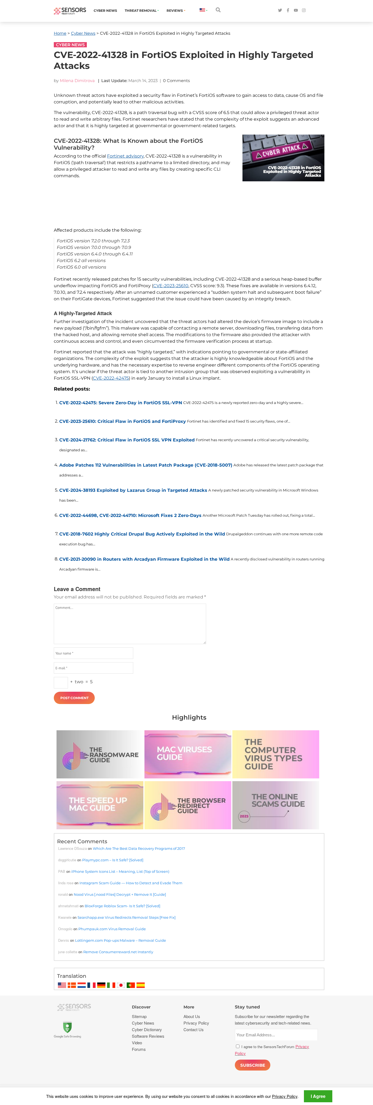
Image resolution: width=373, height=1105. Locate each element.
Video (137, 1042)
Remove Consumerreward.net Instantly (118, 952)
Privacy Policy (284, 1096)
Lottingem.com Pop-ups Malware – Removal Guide (120, 940)
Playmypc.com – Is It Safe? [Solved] (112, 860)
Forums (139, 1049)
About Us (191, 1016)
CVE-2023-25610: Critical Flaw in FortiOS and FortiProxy (122, 421)
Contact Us (193, 1029)
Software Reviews (148, 1036)
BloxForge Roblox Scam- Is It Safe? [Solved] (122, 906)
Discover (141, 1007)
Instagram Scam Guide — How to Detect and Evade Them (130, 883)
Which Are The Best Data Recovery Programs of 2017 (139, 848)
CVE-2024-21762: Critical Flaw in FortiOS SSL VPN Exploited (127, 440)
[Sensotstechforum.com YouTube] (296, 10)
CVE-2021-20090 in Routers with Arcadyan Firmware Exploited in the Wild (144, 559)
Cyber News (105, 10)
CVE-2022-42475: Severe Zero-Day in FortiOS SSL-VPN (120, 402)
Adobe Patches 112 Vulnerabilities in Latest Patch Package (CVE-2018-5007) (145, 465)
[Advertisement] (186, 208)
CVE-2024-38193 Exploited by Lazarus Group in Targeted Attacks (133, 490)
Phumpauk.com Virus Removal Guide (112, 929)
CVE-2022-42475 (111, 378)
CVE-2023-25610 (170, 285)
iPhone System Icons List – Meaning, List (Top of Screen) (120, 871)
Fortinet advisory (125, 156)
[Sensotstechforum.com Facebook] (288, 10)
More (188, 1007)
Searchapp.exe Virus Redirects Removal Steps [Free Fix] (127, 917)
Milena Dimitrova (77, 80)
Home (60, 33)
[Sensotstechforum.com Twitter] (280, 10)
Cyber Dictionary (147, 1029)
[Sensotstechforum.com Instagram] (304, 10)
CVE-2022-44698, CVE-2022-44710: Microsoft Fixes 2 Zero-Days (130, 515)
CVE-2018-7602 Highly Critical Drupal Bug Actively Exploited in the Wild (142, 534)
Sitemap (139, 1016)
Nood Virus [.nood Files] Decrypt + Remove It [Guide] (120, 894)
